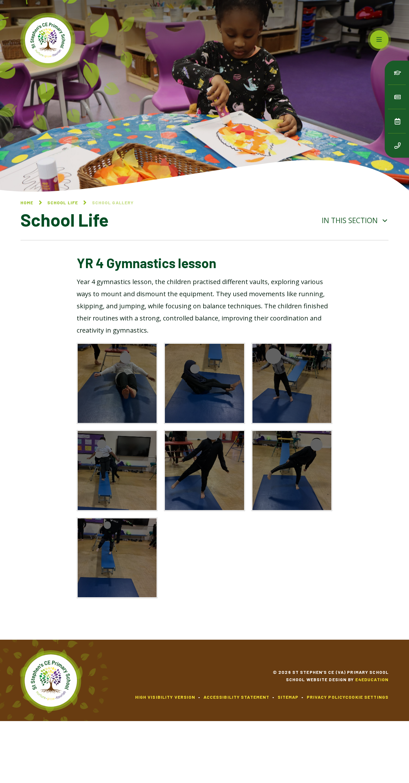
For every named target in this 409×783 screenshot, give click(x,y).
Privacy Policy (326, 697)
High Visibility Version (165, 697)
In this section (351, 220)
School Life (62, 202)
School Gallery (113, 202)
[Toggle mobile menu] (379, 39)
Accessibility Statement (237, 697)
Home (26, 202)
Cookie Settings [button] (367, 697)
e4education (372, 679)
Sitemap (288, 697)
